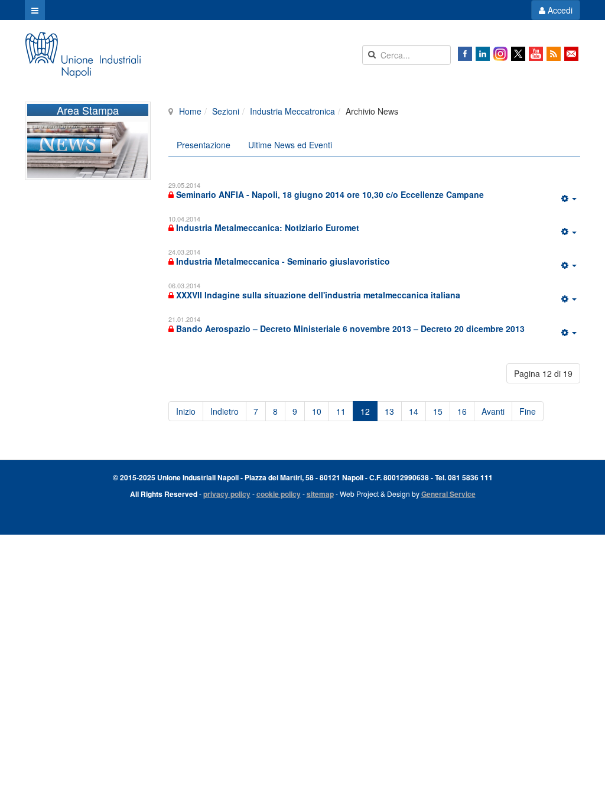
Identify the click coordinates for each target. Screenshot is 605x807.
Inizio (186, 411)
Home (190, 111)
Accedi (559, 10)
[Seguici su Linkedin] (483, 54)
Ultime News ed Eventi (290, 145)
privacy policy (227, 494)
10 (316, 411)
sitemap (320, 494)
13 (389, 411)
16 (462, 411)
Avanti (493, 411)
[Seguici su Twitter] (518, 54)
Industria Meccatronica (292, 111)
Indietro (224, 411)
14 (413, 411)
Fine (527, 411)
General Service (448, 494)
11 (341, 411)
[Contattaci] (571, 54)
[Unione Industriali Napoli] (83, 55)
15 (438, 411)
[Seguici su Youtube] (536, 54)
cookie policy (278, 494)
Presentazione (203, 145)
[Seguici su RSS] (554, 54)
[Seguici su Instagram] (500, 54)
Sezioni (225, 111)
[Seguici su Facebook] (465, 54)
